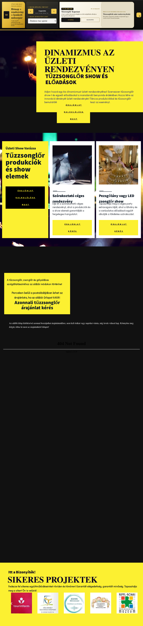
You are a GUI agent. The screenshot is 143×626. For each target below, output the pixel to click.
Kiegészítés (90, 20)
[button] (11, 603)
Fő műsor (70, 20)
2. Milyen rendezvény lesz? (38, 17)
